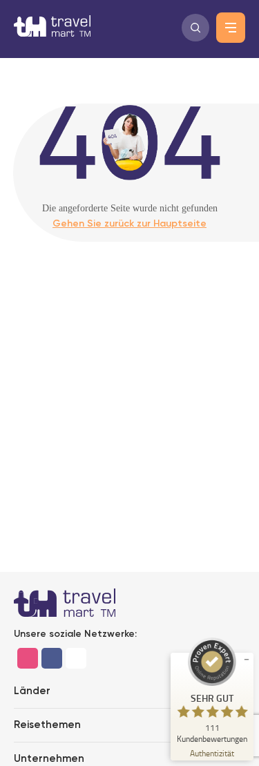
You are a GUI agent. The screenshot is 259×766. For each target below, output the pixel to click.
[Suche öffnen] (195, 27)
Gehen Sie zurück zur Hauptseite (129, 224)
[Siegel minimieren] (246, 660)
